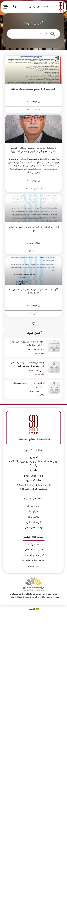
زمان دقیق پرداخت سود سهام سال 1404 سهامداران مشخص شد (27, 364)
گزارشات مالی (33, 522)
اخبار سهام (33, 566)
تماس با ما (33, 517)
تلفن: (33, 470)
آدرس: (33, 457)
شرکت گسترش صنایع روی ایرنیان (34, 439)
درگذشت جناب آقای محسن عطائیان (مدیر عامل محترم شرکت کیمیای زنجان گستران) (33, 150)
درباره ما (33, 512)
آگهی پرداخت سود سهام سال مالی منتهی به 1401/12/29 (33, 291)
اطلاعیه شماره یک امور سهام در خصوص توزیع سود (33, 229)
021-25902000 (33, 476)
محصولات (33, 544)
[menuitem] (33, 609)
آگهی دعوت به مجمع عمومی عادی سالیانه (33, 89)
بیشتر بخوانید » (39, 353)
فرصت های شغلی (33, 528)
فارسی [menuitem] (31, 609)
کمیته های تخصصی (33, 555)
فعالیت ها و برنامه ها (33, 561)
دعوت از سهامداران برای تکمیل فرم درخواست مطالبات (28, 343)
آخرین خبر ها (34, 506)
